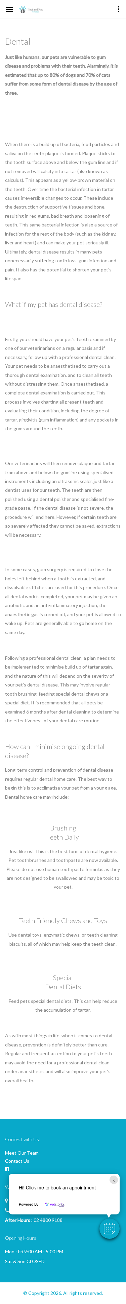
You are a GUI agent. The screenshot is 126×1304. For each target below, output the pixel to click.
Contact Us (17, 1161)
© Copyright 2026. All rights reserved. (63, 1293)
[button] (109, 1228)
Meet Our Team (22, 1153)
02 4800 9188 (48, 1220)
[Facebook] (7, 1169)
